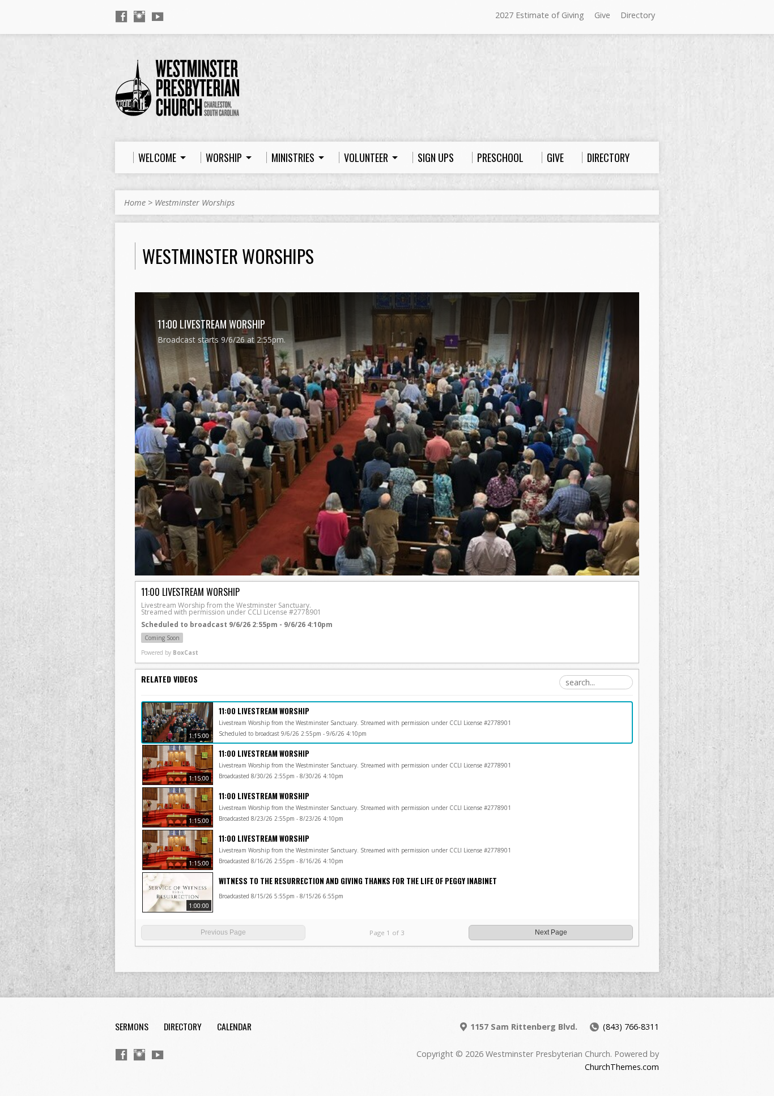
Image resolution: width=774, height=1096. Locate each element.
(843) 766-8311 (631, 1026)
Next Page (551, 932)
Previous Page (223, 932)
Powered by (169, 652)
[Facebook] (121, 16)
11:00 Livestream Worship (264, 711)
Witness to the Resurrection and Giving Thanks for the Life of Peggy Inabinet (358, 880)
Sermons (131, 1026)
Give (602, 15)
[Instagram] (139, 16)
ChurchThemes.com (622, 1066)
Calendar (234, 1026)
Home (135, 202)
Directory (637, 15)
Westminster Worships (195, 202)
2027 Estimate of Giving (539, 15)
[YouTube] (157, 16)
